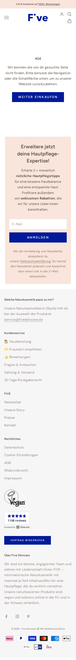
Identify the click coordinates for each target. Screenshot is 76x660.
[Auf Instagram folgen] (17, 616)
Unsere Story (14, 410)
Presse (9, 417)
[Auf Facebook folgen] (6, 616)
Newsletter (13, 402)
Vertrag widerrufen (27, 540)
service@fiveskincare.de (23, 319)
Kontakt (10, 425)
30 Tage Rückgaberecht (23, 380)
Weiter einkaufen (38, 97)
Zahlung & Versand (19, 372)
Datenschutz (14, 447)
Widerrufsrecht (16, 470)
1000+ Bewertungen (49, 4)
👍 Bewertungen (17, 357)
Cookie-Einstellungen (21, 455)
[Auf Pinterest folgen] (28, 616)
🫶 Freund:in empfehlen (23, 349)
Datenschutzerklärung (35, 261)
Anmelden (38, 237)
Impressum (13, 478)
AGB (7, 463)
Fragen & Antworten (20, 365)
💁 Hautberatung (17, 341)
